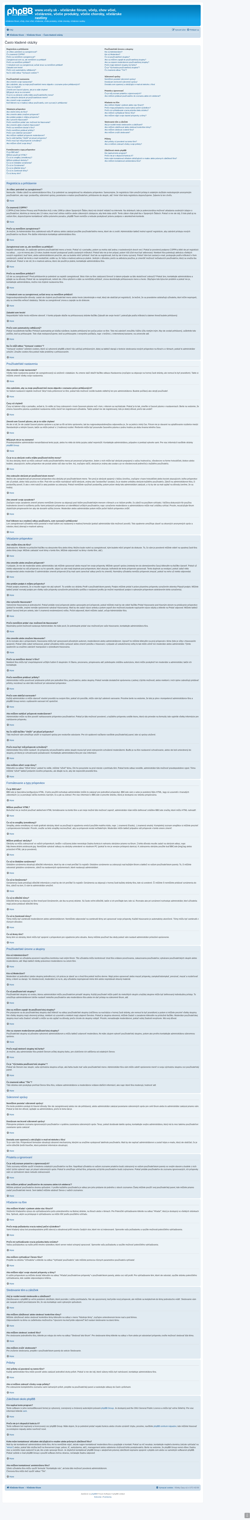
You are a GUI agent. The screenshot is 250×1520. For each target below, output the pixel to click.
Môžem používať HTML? (16, 155)
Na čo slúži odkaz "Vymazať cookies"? (22, 73)
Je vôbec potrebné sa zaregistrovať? (21, 52)
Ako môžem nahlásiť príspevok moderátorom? (25, 135)
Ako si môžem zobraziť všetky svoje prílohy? (123, 144)
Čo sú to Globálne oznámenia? (19, 163)
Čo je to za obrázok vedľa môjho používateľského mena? (30, 95)
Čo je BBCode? (12, 152)
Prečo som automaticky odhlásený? (21, 70)
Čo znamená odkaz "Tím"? (116, 70)
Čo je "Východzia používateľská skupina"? (122, 67)
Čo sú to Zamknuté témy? (17, 171)
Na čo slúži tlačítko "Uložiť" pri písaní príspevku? (26, 138)
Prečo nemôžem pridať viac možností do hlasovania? (28, 122)
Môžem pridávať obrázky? (17, 160)
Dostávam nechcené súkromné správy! (121, 82)
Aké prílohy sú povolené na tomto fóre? (121, 141)
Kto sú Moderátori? (112, 54)
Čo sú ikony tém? (13, 173)
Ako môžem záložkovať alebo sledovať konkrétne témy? (128, 127)
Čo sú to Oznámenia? (15, 165)
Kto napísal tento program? (116, 153)
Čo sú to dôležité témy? (16, 168)
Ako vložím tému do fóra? (17, 112)
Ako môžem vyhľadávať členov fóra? (120, 113)
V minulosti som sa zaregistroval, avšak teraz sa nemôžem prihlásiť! (34, 65)
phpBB (94, 1494)
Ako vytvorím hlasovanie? (17, 120)
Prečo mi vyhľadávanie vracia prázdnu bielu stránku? (126, 110)
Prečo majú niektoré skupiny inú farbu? (121, 65)
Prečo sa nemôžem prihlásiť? (18, 62)
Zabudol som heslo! (14, 67)
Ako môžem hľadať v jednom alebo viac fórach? (124, 105)
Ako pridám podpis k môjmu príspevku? (22, 117)
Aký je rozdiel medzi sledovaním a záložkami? (124, 125)
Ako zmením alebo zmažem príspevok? (22, 114)
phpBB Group (12, 445)
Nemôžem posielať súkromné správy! (120, 79)
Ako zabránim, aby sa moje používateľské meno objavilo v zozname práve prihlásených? (43, 84)
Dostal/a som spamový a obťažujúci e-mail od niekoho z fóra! (130, 84)
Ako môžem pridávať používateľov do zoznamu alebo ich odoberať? (133, 96)
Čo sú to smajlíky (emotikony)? (19, 157)
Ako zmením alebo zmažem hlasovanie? (23, 125)
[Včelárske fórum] (20, 11)
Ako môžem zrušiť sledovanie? (117, 132)
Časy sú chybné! (13, 87)
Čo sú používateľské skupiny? (117, 57)
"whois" (9, 1447)
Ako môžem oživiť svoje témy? (19, 143)
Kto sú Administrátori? (113, 52)
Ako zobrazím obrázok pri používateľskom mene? (27, 97)
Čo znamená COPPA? (15, 54)
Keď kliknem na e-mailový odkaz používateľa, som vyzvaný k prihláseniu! (36, 103)
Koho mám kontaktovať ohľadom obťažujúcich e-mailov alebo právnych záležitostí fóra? (141, 158)
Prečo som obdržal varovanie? (19, 133)
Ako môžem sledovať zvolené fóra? (119, 130)
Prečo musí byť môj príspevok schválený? (23, 141)
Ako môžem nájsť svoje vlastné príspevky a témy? (125, 116)
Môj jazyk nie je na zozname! (18, 92)
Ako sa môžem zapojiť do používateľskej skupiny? (125, 60)
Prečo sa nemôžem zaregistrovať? (20, 57)
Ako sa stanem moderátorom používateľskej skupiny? (127, 62)
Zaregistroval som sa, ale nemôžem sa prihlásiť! (26, 60)
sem (25, 1411)
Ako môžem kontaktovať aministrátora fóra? (123, 161)
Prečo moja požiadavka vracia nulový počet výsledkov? (128, 108)
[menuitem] (9, 30)
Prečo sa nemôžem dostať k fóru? (20, 127)
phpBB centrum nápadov (165, 1426)
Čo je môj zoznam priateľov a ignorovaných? (123, 93)
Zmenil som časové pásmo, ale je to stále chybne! (27, 90)
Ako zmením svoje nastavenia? (19, 82)
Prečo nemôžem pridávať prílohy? (20, 130)
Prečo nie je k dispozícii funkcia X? (119, 156)
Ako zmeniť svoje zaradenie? (18, 100)
